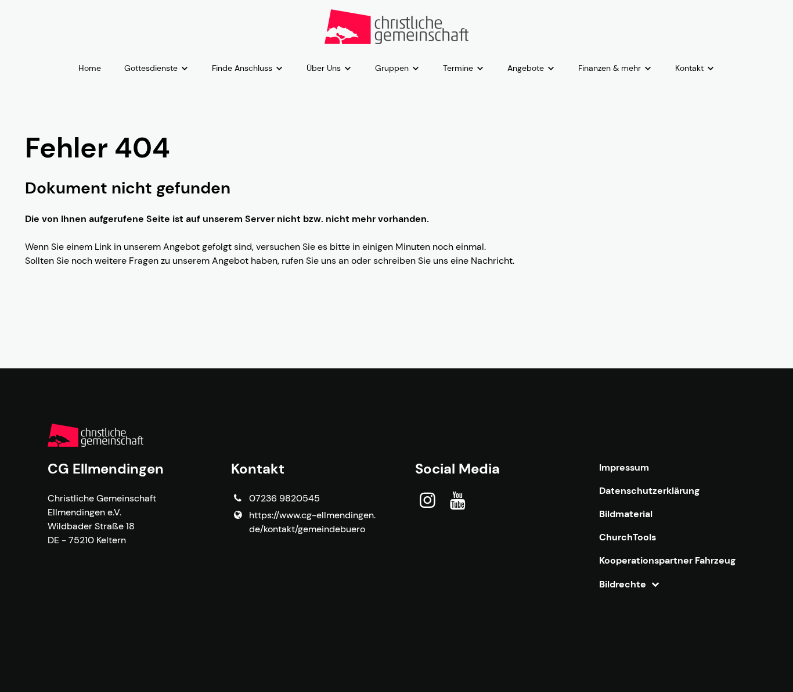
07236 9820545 (284, 498)
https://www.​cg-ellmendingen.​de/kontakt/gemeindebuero (312, 522)
